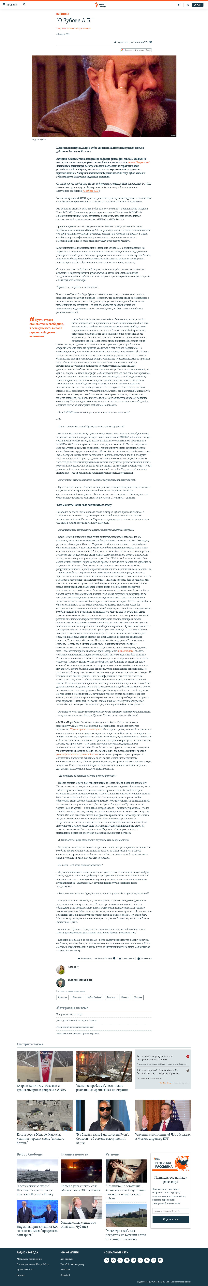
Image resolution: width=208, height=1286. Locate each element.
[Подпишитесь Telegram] (133, 1260)
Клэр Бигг (61, 28)
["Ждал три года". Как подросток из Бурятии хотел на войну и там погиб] (126, 1215)
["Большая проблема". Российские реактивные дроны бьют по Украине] (104, 1066)
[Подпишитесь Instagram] (140, 1260)
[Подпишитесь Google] (106, 1260)
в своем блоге (126, 651)
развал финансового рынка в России (77, 754)
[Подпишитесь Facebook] (113, 1260)
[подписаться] (160, 1260)
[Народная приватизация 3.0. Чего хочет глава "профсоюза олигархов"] (37, 1211)
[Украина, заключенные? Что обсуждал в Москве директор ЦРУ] (163, 1115)
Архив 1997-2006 (25, 1270)
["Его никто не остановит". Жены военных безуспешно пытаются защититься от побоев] (126, 1171)
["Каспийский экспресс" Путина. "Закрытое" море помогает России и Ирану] (37, 1171)
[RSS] (147, 1260)
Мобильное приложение (29, 1259)
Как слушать (66, 1259)
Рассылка (65, 1270)
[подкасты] (188, 5)
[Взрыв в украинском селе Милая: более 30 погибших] (81, 1171)
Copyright (65, 1275)
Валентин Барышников (79, 28)
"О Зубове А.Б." (90, 191)
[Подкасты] (153, 1260)
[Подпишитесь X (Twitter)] (120, 1260)
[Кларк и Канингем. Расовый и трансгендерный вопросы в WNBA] (45, 1066)
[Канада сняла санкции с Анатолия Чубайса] (81, 1207)
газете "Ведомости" (139, 162)
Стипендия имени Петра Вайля (33, 1264)
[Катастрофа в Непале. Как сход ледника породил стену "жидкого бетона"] (45, 1115)
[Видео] (179, 5)
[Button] (121, 42)
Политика (62, 14)
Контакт (21, 1275)
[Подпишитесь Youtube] (126, 1260)
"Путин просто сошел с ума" (85, 729)
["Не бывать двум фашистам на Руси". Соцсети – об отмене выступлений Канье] (104, 1115)
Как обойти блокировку (72, 1264)
